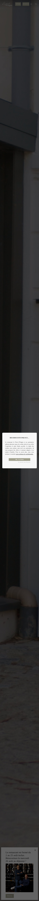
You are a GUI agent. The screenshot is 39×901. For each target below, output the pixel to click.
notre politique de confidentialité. (24, 454)
